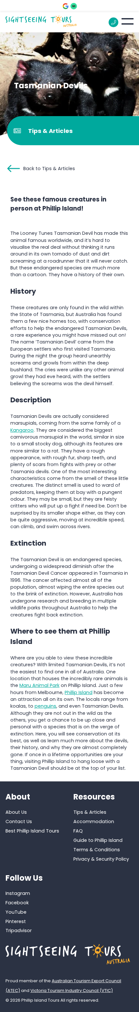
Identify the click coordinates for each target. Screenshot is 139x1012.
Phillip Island (78, 692)
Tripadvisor (18, 930)
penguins (45, 706)
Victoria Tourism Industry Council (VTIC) (71, 990)
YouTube (16, 912)
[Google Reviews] (65, 6)
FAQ (78, 831)
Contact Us (18, 821)
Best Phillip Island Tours (32, 831)
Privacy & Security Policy (101, 859)
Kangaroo (22, 430)
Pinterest (15, 921)
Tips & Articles (89, 812)
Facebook (17, 902)
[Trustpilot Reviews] (73, 6)
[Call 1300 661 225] (113, 22)
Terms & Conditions (96, 849)
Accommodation (93, 821)
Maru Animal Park (39, 685)
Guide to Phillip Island (98, 840)
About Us (16, 812)
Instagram (17, 893)
